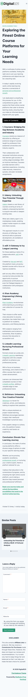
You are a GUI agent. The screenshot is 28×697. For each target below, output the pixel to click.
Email (5, 608)
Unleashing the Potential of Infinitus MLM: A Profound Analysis (14, 543)
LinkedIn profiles (8, 384)
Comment (7, 574)
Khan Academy (7, 302)
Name (6, 599)
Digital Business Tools (9, 26)
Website (6, 616)
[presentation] (14, 531)
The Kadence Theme (18, 673)
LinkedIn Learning (8, 355)
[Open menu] (26, 3)
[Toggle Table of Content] (22, 120)
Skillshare (5, 401)
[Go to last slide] (4, 537)
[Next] (23, 537)
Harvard (13, 262)
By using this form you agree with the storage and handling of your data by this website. (14, 623)
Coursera (5, 136)
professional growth (9, 460)
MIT (21, 262)
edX (17, 254)
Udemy (5, 204)
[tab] (10, 551)
